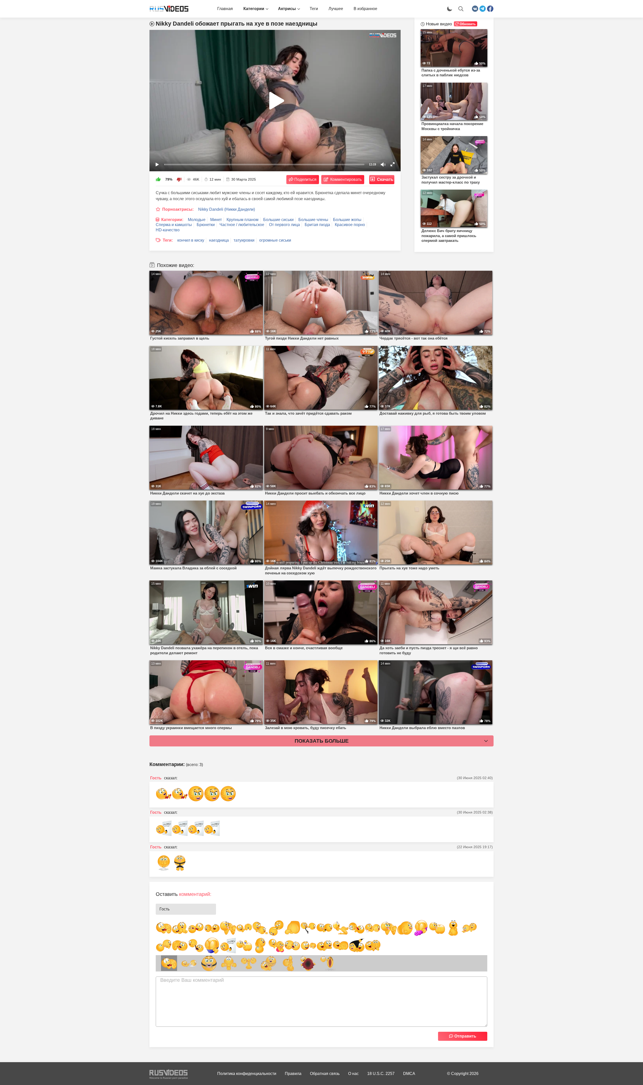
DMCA (409, 1073)
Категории (253, 9)
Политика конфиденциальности (246, 1073)
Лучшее (336, 9)
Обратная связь (325, 1073)
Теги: (168, 240)
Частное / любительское (242, 225)
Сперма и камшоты (174, 225)
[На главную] (167, 9)
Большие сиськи (278, 220)
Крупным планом (242, 220)
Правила (293, 1073)
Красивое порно (350, 225)
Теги (314, 9)
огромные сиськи (275, 240)
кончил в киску (190, 240)
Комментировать (346, 179)
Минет (216, 220)
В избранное (365, 9)
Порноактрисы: (178, 209)
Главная (225, 9)
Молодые (196, 220)
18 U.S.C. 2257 (381, 1073)
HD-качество (168, 230)
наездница (219, 240)
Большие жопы (347, 220)
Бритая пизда (317, 225)
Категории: (172, 220)
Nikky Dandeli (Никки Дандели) (226, 209)
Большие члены (313, 220)
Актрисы (287, 9)
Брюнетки (206, 225)
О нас (353, 1073)
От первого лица (284, 225)
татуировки (244, 240)
